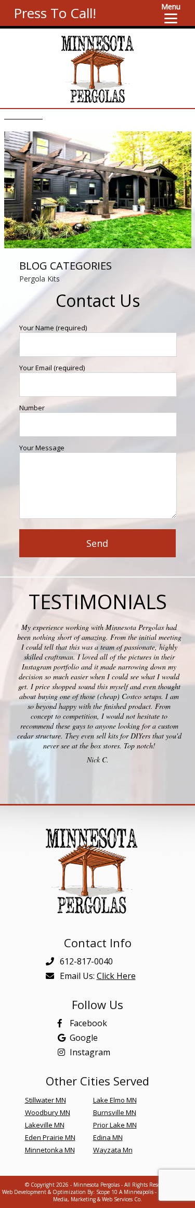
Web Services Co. (122, 1199)
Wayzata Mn (113, 1150)
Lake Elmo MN (115, 1100)
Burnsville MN (114, 1112)
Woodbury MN (47, 1112)
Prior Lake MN (115, 1125)
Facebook (88, 1023)
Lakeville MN (44, 1125)
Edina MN (108, 1137)
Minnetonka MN (50, 1150)
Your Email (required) (52, 367)
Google (84, 1037)
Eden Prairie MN (50, 1137)
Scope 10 (107, 1192)
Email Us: (97, 976)
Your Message (41, 447)
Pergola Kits (39, 279)
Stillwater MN (45, 1100)
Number (32, 407)
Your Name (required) (53, 327)
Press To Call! (55, 13)
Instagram (90, 1052)
